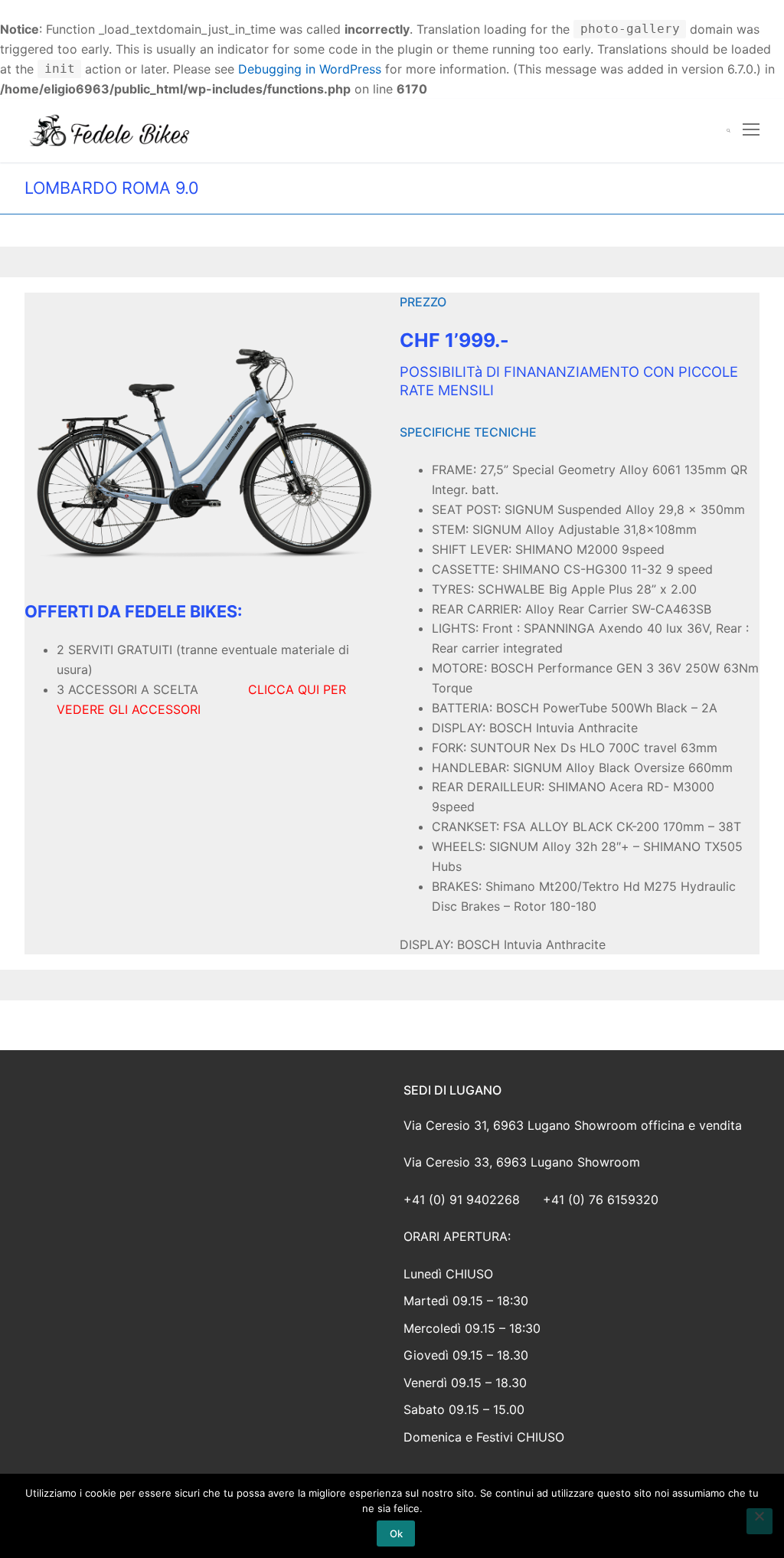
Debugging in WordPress (309, 69)
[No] (759, 1521)
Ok (396, 1533)
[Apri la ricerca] (728, 131)
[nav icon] (751, 131)
